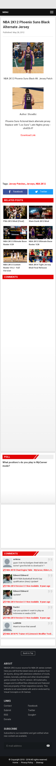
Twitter (43, 191)
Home (15, 762)
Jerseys (30, 184)
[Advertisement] (28, 159)
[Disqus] (28, 323)
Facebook (18, 191)
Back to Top (28, 653)
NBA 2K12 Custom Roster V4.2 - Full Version (12, 267)
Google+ (32, 715)
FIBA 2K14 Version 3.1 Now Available (22, 586)
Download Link (28, 135)
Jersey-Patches (17, 184)
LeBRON (17, 623)
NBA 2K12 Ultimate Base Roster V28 (40, 243)
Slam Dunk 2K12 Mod (39, 221)
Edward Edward (20, 575)
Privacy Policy (27, 762)
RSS (6, 715)
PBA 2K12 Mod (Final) (13, 221)
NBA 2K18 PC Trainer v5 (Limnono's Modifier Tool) (28, 634)
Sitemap (39, 762)
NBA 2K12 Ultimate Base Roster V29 (15, 243)
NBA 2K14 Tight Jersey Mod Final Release (40, 266)
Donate (7, 719)
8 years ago (45, 586)
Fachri (16, 607)
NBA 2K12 (41, 184)
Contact (8, 706)
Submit (7, 710)
